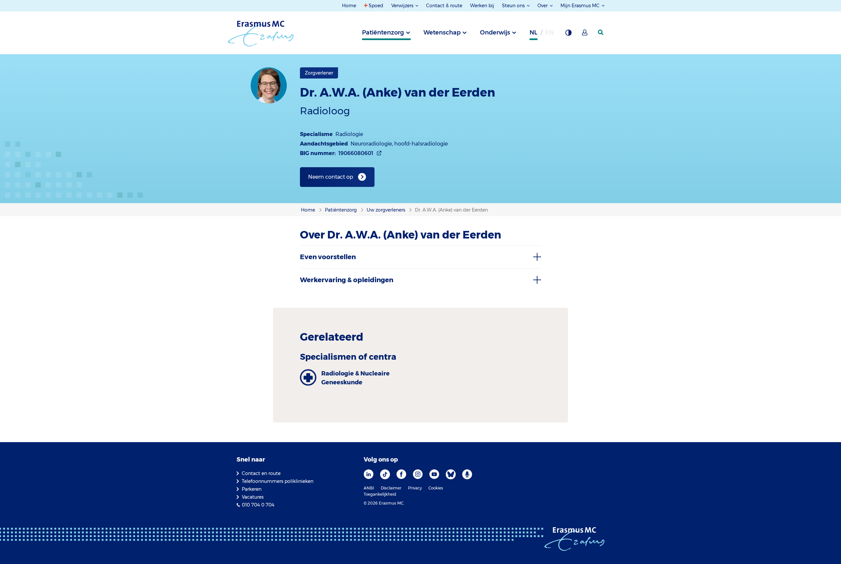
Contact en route (261, 473)
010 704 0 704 (258, 505)
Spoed (376, 6)
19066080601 (355, 153)
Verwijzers (403, 6)
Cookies (435, 487)
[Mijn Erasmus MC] (585, 34)
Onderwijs (495, 32)
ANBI (369, 487)
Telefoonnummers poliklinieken (277, 481)
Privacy (415, 487)
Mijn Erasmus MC (580, 6)
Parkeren (251, 489)
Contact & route (444, 6)
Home (349, 6)
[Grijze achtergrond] (568, 34)
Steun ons (514, 6)
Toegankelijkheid (380, 494)
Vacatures (252, 497)
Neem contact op (330, 177)
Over (543, 6)
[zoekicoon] (601, 32)
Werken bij (482, 6)
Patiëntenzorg (383, 32)
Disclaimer (391, 487)
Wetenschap (442, 32)
